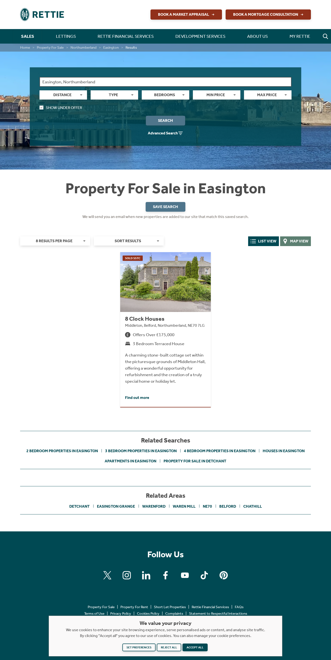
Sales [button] (27, 36)
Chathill (252, 506)
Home (25, 47)
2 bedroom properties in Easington (62, 451)
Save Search (165, 206)
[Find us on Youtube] (185, 575)
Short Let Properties (170, 607)
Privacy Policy (120, 613)
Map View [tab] (299, 241)
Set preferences (138, 647)
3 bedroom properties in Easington (141, 451)
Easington (111, 47)
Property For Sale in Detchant (195, 461)
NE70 (207, 506)
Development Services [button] (200, 36)
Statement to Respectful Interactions (218, 613)
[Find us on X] (107, 575)
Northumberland (83, 47)
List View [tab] (267, 241)
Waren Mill (184, 506)
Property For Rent (134, 607)
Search (165, 120)
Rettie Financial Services (210, 607)
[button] (325, 36)
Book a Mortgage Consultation (265, 14)
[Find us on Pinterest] (224, 575)
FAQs (239, 607)
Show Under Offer (64, 107)
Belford (227, 506)
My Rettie (300, 36)
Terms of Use (94, 613)
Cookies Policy (148, 613)
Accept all (195, 647)
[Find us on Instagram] (127, 575)
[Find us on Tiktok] (204, 575)
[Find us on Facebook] (165, 575)
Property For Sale (50, 47)
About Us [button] (257, 36)
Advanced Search (163, 133)
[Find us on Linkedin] (146, 575)
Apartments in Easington (130, 461)
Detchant (79, 506)
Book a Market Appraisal (183, 14)
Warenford (154, 506)
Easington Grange (116, 506)
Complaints (174, 613)
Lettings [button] (66, 36)
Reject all (169, 647)
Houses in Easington (284, 451)
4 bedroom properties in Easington (219, 451)
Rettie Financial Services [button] (126, 36)
